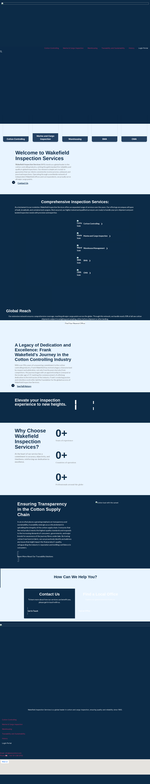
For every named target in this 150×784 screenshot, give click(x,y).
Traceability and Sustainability (113, 48)
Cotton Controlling (51, 48)
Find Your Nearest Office (75, 323)
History (131, 48)
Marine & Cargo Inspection (73, 48)
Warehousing (92, 48)
